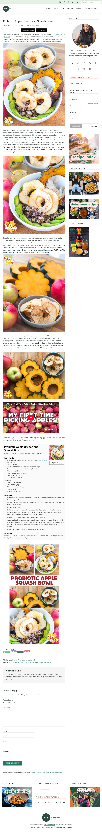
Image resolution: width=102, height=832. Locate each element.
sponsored (42, 662)
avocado (20, 662)
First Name (73, 112)
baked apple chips (17, 498)
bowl (25, 662)
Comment (7, 707)
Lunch (24, 660)
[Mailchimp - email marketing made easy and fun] (94, 126)
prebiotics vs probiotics (29, 135)
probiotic (31, 662)
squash (49, 662)
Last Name (73, 119)
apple (15, 662)
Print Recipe (42, 30)
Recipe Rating (8, 700)
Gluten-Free (16, 660)
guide (41, 250)
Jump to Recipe (29, 30)
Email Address (75, 106)
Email (5, 741)
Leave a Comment (32, 25)
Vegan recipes (32, 660)
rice (36, 662)
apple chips (34, 245)
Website (6, 752)
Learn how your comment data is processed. (46, 773)
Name (5, 731)
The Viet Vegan (49, 825)
